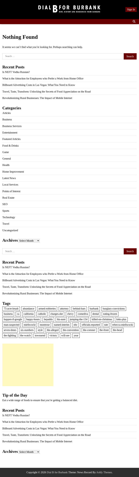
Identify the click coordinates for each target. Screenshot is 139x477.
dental (95, 313)
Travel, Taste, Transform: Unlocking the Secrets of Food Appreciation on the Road (46, 91)
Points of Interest (11, 191)
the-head (117, 330)
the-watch (25, 335)
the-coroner (89, 330)
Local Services (10, 184)
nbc (75, 324)
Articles (6, 113)
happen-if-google (13, 319)
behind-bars (79, 308)
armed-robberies (47, 308)
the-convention (71, 330)
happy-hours (33, 319)
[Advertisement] (27, 365)
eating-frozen (110, 313)
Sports (5, 210)
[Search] (134, 21)
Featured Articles (11, 139)
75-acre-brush (11, 308)
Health (5, 165)
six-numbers (27, 330)
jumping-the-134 (78, 319)
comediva (83, 313)
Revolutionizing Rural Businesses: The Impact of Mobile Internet (37, 98)
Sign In (131, 9)
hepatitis (48, 319)
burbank (94, 308)
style (40, 330)
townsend (40, 335)
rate (106, 324)
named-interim (61, 324)
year (76, 335)
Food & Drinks (10, 145)
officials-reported (91, 324)
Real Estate (8, 197)
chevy (70, 313)
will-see (65, 335)
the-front (104, 330)
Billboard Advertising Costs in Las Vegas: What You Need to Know (38, 84)
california (29, 313)
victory (53, 335)
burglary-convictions (114, 308)
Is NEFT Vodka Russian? (16, 72)
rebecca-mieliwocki (122, 324)
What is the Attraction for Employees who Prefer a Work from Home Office (42, 78)
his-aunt (61, 319)
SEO (5, 204)
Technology (8, 217)
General (6, 158)
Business (7, 119)
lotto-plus (121, 319)
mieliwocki (30, 324)
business (8, 313)
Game (5, 152)
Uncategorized (10, 230)
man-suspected (11, 324)
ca (18, 313)
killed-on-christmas (102, 319)
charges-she (56, 313)
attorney (64, 308)
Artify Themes (104, 472)
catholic (42, 313)
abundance (28, 308)
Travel (5, 223)
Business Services (12, 126)
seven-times (10, 330)
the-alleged (53, 330)
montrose (45, 324)
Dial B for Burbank (57, 472)
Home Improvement (13, 171)
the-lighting (10, 335)
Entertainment (9, 132)
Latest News (9, 178)
